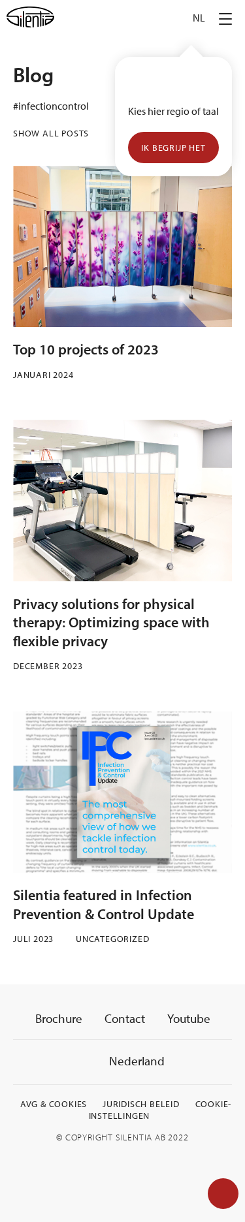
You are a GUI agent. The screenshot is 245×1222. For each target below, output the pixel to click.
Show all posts (51, 133)
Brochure (58, 1018)
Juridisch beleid (141, 1104)
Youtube (188, 1018)
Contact (125, 1018)
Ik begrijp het (173, 147)
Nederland (135, 1061)
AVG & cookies (53, 1104)
